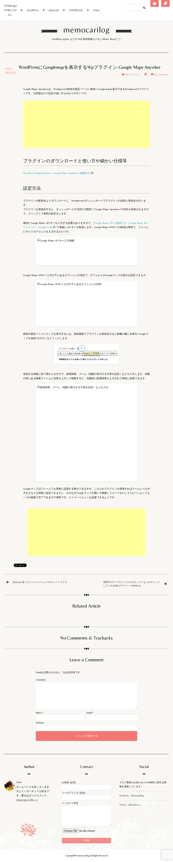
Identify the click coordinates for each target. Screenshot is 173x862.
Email (89, 712)
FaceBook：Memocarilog (131, 795)
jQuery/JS (54, 10)
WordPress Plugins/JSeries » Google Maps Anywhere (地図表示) (57, 173)
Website (40, 722)
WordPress (33, 10)
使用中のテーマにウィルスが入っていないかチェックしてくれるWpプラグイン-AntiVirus (131, 584)
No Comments (161, 74)
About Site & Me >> (27, 799)
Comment (41, 679)
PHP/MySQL (76, 10)
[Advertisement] (86, 124)
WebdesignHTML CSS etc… (10, 10)
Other (96, 10)
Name (38, 712)
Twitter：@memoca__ (130, 804)
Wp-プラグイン (133, 74)
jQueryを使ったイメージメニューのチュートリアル (40, 582)
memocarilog (86, 29)
